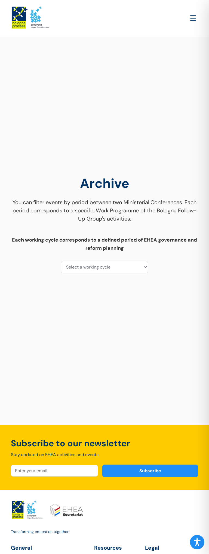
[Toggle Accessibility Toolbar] (197, 542)
